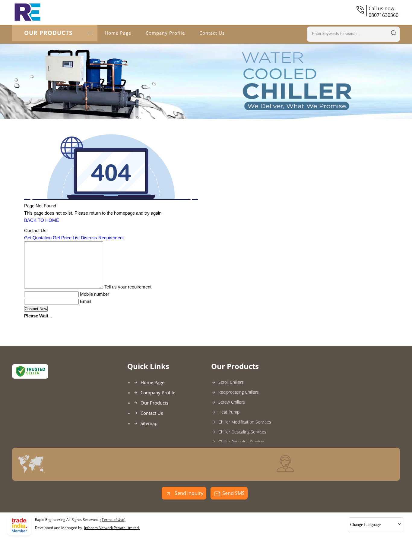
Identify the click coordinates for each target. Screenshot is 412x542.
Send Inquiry (188, 493)
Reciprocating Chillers (238, 392)
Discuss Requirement (102, 237)
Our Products (48, 33)
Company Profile (165, 33)
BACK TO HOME (41, 220)
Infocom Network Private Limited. (112, 527)
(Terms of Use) (112, 519)
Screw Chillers (231, 402)
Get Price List (66, 237)
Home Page (118, 33)
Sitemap (149, 423)
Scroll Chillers (231, 382)
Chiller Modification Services (244, 422)
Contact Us (212, 33)
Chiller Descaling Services (242, 432)
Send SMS (233, 493)
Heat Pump (228, 412)
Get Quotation (38, 237)
